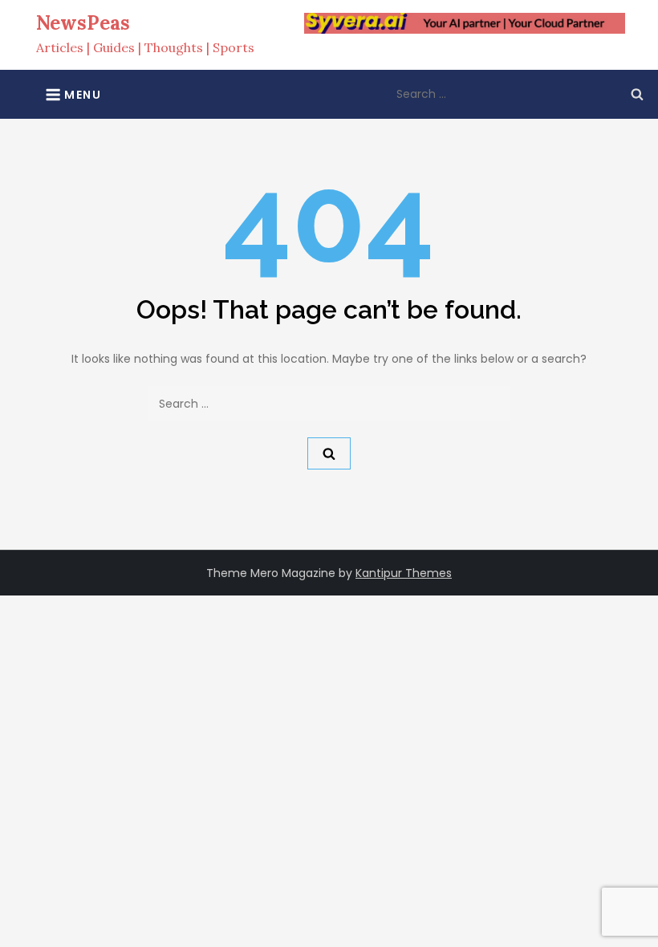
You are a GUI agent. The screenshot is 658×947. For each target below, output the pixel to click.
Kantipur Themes (403, 573)
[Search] (637, 94)
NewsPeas (83, 22)
